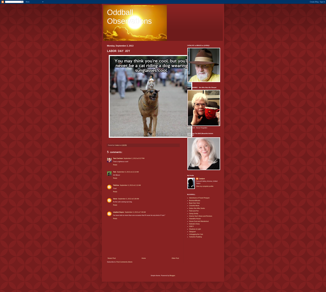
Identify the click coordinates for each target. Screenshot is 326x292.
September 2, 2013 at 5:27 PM (134, 158)
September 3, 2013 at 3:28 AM (128, 199)
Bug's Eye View (194, 203)
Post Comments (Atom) (124, 262)
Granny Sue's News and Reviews (200, 216)
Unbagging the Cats (196, 234)
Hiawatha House (195, 219)
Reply (115, 165)
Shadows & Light (195, 229)
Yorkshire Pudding (195, 237)
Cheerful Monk (194, 206)
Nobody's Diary (194, 224)
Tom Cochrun (118, 158)
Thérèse (116, 185)
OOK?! (191, 226)
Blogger (172, 275)
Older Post (175, 258)
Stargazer (192, 232)
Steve (115, 199)
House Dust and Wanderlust (199, 221)
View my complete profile (204, 186)
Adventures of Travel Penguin (199, 198)
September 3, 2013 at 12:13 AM (128, 172)
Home (144, 258)
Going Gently (193, 213)
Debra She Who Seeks (197, 208)
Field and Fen (194, 211)
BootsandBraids (194, 200)
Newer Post (112, 258)
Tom (114, 172)
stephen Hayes (118, 212)
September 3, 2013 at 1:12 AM (130, 185)
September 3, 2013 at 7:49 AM (135, 212)
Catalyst (202, 179)
